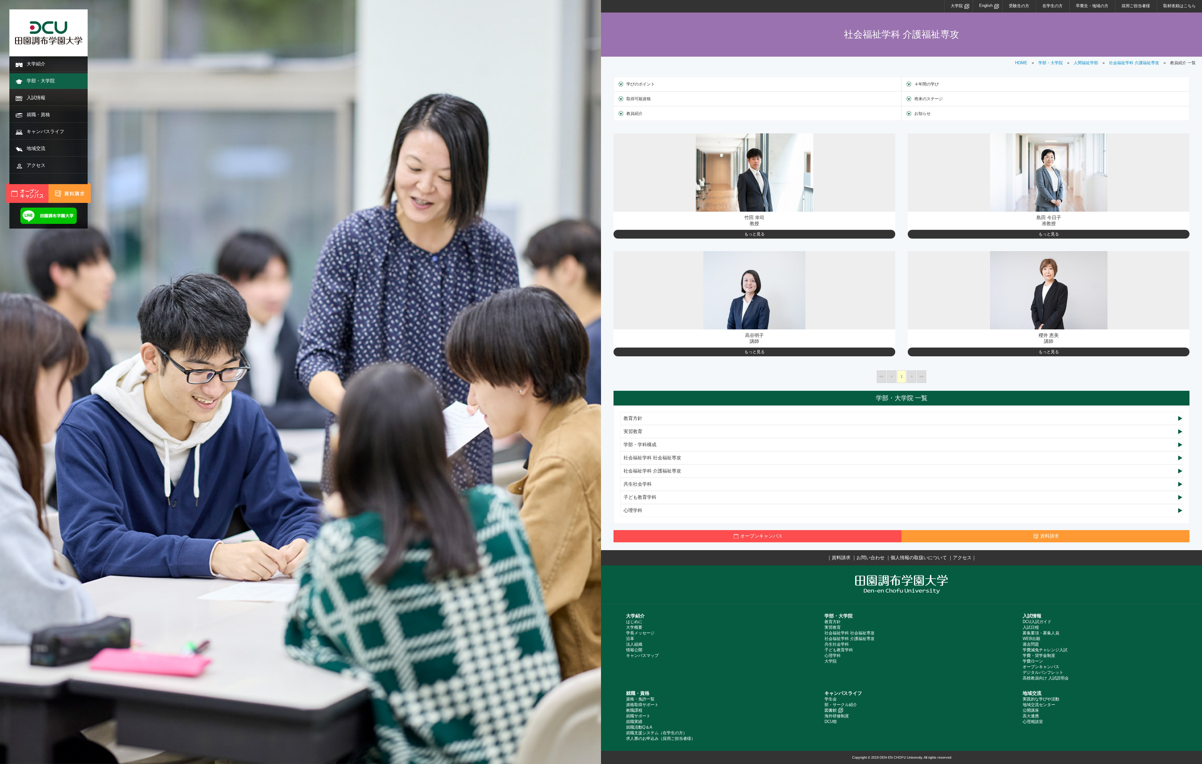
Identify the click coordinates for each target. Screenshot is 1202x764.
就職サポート (638, 716)
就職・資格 (38, 114)
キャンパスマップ (642, 655)
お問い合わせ (870, 557)
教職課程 (634, 710)
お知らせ (922, 113)
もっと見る (754, 234)
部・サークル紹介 (840, 704)
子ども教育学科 (640, 497)
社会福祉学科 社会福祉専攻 (652, 457)
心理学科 (633, 510)
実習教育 (633, 431)
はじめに (634, 621)
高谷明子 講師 (754, 338)
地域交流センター (1039, 704)
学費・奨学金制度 (1039, 655)
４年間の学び (926, 84)
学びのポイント (640, 84)
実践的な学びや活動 (1041, 699)
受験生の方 (1019, 5)
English (986, 5)
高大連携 (1031, 716)
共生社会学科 (638, 484)
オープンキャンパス (1041, 666)
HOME (1021, 62)
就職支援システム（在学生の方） (656, 732)
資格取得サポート (642, 704)
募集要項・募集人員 (1041, 633)
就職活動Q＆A (639, 727)
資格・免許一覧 (640, 699)
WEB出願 (1031, 638)
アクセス (36, 165)
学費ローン (1033, 661)
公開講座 (1031, 710)
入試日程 (1031, 627)
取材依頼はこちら (1179, 5)
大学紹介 (36, 63)
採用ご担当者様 (1136, 5)
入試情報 (36, 97)
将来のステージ (928, 98)
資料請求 (841, 557)
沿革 (630, 638)
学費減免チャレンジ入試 (1045, 650)
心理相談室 (1033, 721)
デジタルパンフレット (1043, 672)
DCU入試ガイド (1037, 621)
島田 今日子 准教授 (1048, 220)
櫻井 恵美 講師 (1049, 338)
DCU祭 (830, 721)
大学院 (957, 5)
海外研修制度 (836, 716)
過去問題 (1031, 644)
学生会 (830, 699)
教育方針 (633, 418)
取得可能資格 (638, 98)
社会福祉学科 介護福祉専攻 (1134, 62)
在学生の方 (1052, 5)
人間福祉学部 (1086, 62)
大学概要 (634, 627)
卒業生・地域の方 (1092, 5)
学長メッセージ (640, 633)
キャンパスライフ (45, 131)
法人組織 (634, 644)
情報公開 (634, 650)
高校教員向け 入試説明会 (1046, 678)
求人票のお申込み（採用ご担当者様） (660, 738)
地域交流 (36, 148)
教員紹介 (634, 113)
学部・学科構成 (640, 444)
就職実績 (634, 721)
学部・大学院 (41, 80)
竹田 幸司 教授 (754, 220)
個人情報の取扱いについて (919, 557)
